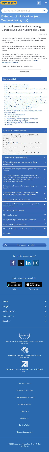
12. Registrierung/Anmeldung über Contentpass (21, 119)
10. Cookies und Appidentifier (14, 115)
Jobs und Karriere (24, 383)
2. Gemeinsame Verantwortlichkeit (16, 87)
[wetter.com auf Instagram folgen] (36, 263)
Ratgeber (6, 321)
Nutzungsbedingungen (24, 432)
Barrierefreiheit (24, 425)
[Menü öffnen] (45, 3)
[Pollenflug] (39, 3)
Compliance (24, 418)
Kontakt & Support (24, 404)
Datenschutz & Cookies (24, 390)
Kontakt (40, 153)
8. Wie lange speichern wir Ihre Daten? (17, 109)
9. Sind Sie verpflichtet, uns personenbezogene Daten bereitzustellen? (23, 112)
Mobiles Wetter (9, 311)
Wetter (5, 301)
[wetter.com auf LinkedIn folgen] (28, 263)
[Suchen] (43, 10)
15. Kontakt (8, 125)
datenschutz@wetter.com (17, 143)
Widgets (6, 306)
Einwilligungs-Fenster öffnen (24, 397)
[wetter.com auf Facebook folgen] (13, 263)
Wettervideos (8, 316)
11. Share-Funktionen (11, 117)
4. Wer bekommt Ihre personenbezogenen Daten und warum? (23, 94)
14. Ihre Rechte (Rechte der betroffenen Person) (21, 123)
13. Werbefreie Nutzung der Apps (16, 121)
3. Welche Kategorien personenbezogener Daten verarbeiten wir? (25, 90)
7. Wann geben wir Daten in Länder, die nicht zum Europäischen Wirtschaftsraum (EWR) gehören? (21, 106)
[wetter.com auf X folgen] (21, 264)
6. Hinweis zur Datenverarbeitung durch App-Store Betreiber (25, 103)
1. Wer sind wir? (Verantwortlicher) (16, 85)
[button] (24, 301)
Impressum (25, 411)
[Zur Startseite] (10, 3)
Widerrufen (24, 71)
